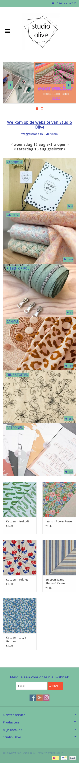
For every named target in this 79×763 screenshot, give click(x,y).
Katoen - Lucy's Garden (16, 639)
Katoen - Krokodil (18, 521)
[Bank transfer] (72, 757)
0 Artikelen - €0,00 (66, 3)
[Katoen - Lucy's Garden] (20, 615)
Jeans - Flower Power (59, 521)
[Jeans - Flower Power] (59, 499)
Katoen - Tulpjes (17, 579)
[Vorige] (10, 85)
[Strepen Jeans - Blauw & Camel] (59, 557)
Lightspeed (57, 753)
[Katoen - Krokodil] (20, 499)
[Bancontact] (64, 757)
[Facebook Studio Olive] (33, 698)
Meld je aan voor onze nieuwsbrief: (39, 677)
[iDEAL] (55, 757)
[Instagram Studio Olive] (46, 698)
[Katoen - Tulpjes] (20, 557)
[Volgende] (68, 85)
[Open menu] (7, 31)
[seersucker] (39, 82)
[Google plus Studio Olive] (39, 698)
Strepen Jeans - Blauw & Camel (55, 581)
